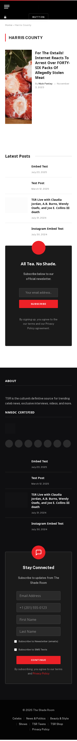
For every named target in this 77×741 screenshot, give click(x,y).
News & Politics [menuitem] (36, 718)
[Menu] (6, 6)
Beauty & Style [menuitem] (59, 718)
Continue (38, 660)
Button (38, 17)
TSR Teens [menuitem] (39, 724)
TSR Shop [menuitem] (57, 724)
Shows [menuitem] (23, 724)
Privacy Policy (41, 673)
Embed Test (39, 166)
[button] (72, 6)
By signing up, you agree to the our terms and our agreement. (38, 324)
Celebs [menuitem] (17, 718)
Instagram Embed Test (47, 229)
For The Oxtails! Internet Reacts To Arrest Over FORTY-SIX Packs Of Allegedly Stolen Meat (52, 65)
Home (8, 25)
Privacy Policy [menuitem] (40, 729)
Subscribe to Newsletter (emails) (38, 641)
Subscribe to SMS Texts (32, 649)
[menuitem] (15, 719)
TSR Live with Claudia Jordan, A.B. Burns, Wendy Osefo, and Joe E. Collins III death (50, 206)
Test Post (37, 183)
